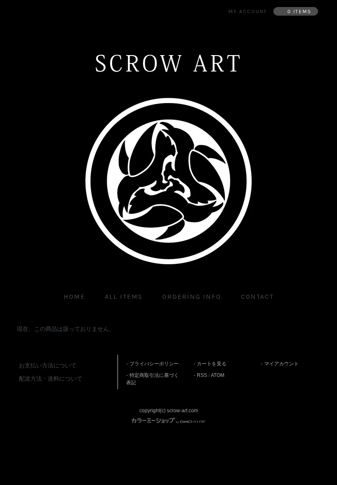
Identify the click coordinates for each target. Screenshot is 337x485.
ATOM (217, 375)
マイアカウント (281, 364)
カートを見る (211, 364)
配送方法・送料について (50, 378)
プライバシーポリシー (154, 364)
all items (124, 296)
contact (257, 296)
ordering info (191, 296)
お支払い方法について (47, 365)
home (74, 296)
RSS (202, 375)
